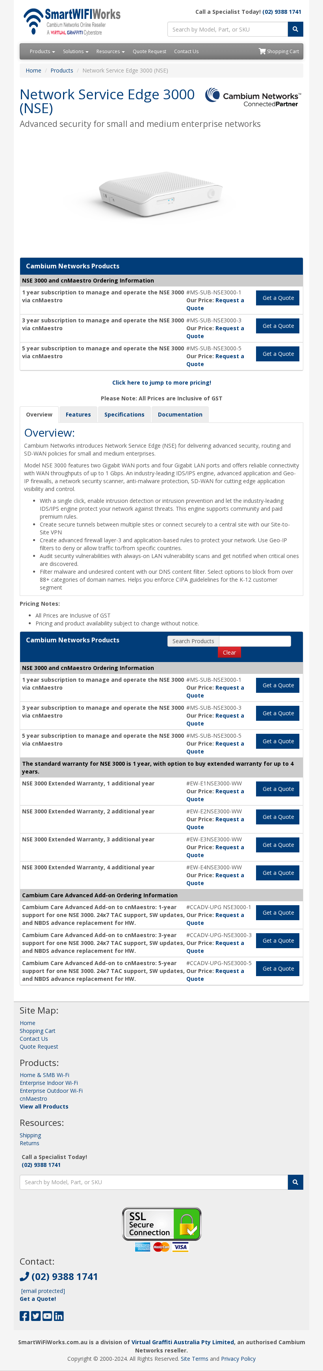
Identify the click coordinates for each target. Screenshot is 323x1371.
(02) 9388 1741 (281, 11)
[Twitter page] (36, 1318)
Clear (229, 652)
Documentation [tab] (180, 414)
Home (33, 70)
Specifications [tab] (124, 414)
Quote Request (149, 51)
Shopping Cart (282, 51)
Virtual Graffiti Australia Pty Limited (183, 1342)
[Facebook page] (25, 1318)
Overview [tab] (39, 414)
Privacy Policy (238, 1358)
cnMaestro (33, 1098)
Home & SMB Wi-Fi (44, 1075)
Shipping (30, 1135)
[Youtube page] (47, 1318)
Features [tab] (78, 414)
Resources (109, 51)
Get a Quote (277, 297)
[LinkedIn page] (59, 1318)
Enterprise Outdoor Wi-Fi (51, 1090)
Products (40, 51)
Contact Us (186, 51)
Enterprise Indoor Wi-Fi (49, 1082)
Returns (29, 1143)
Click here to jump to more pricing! (161, 382)
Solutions (74, 51)
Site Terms (194, 1358)
